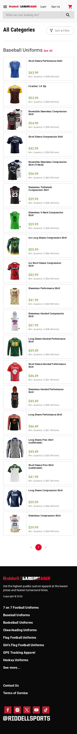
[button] (60, 31)
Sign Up (55, 6)
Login (43, 6)
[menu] (5, 7)
